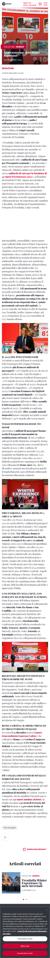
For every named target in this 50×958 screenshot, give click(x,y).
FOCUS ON (9, 46)
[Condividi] (13, 838)
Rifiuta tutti (25, 946)
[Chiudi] (47, 910)
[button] (23, 899)
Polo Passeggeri (10, 827)
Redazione (8, 68)
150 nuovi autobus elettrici (27, 799)
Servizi (20, 46)
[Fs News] (8, 4)
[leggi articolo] (11, 882)
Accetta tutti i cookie (25, 953)
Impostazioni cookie (25, 939)
